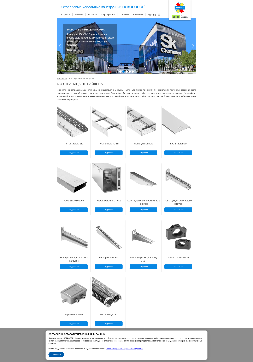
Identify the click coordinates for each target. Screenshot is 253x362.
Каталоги (92, 14)
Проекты (124, 14)
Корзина (152, 14)
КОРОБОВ (62, 78)
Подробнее (73, 50)
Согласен (56, 355)
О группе (65, 14)
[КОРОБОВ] (180, 11)
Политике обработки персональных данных (124, 349)
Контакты (138, 14)
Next (193, 46)
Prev (59, 46)
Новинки (79, 14)
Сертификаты (108, 14)
